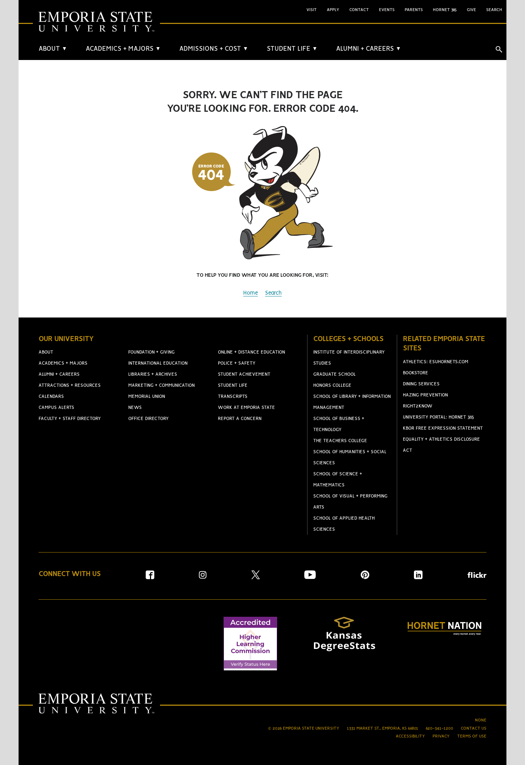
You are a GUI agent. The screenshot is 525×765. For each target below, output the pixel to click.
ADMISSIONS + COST (213, 49)
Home (250, 293)
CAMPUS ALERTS (56, 407)
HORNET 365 (445, 10)
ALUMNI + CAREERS (368, 49)
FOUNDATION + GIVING (151, 352)
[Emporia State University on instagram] (202, 577)
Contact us (473, 728)
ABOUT (53, 49)
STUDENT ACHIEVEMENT (244, 374)
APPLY (333, 10)
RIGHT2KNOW (417, 406)
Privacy (441, 736)
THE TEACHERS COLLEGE (340, 441)
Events (387, 10)
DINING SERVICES (421, 384)
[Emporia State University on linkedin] (418, 577)
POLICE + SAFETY (236, 363)
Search (273, 293)
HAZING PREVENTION (425, 395)
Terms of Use (471, 736)
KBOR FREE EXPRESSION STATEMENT (443, 428)
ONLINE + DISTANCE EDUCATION (251, 352)
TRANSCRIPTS (233, 396)
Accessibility (410, 736)
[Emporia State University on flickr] (477, 576)
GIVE (471, 10)
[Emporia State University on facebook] (150, 577)
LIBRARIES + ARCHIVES (152, 374)
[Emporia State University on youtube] (310, 577)
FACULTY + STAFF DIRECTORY (70, 418)
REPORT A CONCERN (239, 418)
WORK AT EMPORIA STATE (246, 407)
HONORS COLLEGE (332, 385)
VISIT (311, 10)
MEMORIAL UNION (146, 396)
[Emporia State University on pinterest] (365, 577)
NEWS (135, 407)
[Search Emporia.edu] (499, 49)
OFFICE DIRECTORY (148, 418)
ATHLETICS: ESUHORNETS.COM (435, 362)
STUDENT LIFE (292, 49)
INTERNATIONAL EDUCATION (158, 363)
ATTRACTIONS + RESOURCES (70, 385)
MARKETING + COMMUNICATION (161, 385)
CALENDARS (51, 396)
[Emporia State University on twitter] (255, 577)
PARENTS (414, 10)
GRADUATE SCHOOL (334, 374)
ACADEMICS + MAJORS (123, 49)
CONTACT (359, 10)
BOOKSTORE (415, 373)
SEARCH (494, 10)
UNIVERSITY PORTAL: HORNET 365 (438, 417)
